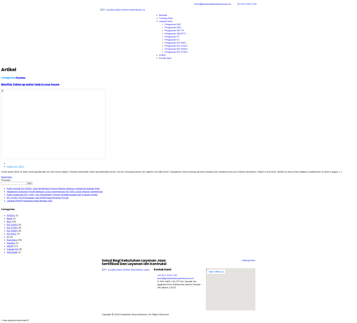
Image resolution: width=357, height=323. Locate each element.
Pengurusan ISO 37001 (176, 52)
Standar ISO (13, 249)
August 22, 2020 (15, 166)
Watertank (12, 252)
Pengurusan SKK (173, 24)
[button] (205, 9)
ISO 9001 (11, 233)
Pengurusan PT (172, 36)
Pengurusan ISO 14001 (176, 45)
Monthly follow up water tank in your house (30, 84)
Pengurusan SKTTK (174, 30)
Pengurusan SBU (173, 27)
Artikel (162, 55)
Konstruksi (12, 240)
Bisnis (9, 218)
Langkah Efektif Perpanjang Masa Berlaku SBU (29, 200)
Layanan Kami (165, 21)
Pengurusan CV (172, 39)
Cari (29, 183)
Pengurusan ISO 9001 (175, 42)
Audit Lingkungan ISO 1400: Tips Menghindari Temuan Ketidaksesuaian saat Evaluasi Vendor (52, 194)
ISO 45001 (12, 230)
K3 (8, 236)
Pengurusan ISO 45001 (176, 48)
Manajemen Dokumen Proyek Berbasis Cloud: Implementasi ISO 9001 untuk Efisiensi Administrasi (55, 191)
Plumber (21, 77)
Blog (9, 221)
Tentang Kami (166, 18)
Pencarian (5, 180)
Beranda (163, 15)
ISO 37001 (12, 227)
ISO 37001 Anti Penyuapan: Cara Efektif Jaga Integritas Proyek (38, 197)
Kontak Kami (165, 58)
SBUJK (10, 246)
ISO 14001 (12, 224)
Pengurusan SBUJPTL (175, 33)
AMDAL (11, 215)
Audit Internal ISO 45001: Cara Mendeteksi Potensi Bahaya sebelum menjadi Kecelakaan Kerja (53, 188)
